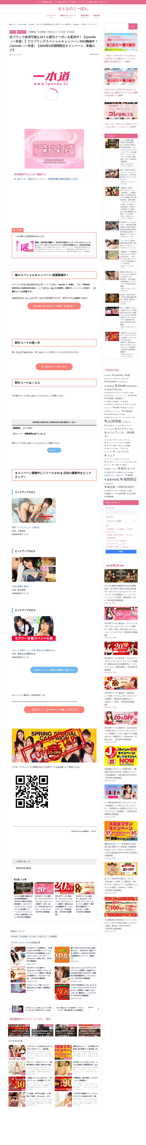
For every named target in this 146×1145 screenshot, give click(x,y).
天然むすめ (110, 472)
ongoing (128, 411)
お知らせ (127, 422)
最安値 (130, 475)
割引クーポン (112, 469)
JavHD (127, 404)
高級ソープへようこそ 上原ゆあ (25, 527)
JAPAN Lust (119, 404)
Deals (122, 385)
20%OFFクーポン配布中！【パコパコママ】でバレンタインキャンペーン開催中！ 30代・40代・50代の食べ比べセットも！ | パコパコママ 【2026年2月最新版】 (120, 629)
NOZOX (131, 407)
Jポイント (109, 407)
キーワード (110, 508)
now (124, 407)
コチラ (127, 61)
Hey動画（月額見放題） (113, 401)
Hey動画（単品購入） (116, 398)
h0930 (126, 392)
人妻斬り (124, 465)
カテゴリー (110, 517)
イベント (127, 425)
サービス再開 (124, 442)
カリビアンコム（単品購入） (119, 434)
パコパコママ (122, 452)
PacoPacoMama (112, 414)
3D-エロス (109, 378)
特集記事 (123, 490)
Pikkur (123, 414)
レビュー (108, 465)
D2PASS (110, 386)
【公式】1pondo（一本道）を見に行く (54, 306)
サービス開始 (125, 445)
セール (125, 448)
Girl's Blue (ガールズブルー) (114, 392)
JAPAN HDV (109, 404)
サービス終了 (112, 445)
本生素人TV (109, 483)
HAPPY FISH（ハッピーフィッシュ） (116, 395)
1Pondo (12, 32)
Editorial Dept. (94, 54)
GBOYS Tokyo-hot (114, 389)
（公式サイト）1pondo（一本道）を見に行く (54, 709)
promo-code (22, 32)
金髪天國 (122, 493)
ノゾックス (109, 452)
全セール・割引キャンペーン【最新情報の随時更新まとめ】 (48, 179)
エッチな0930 (110, 429)
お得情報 (43, 32)
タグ (107, 525)
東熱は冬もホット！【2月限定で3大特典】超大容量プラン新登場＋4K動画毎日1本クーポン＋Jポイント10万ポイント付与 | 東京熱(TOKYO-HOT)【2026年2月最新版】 (121, 849)
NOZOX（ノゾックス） (113, 411)
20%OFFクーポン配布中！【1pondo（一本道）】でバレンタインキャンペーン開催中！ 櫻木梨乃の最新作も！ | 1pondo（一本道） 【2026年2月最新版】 (120, 699)
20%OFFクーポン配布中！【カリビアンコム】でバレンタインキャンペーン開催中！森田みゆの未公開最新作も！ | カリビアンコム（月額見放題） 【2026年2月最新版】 (120, 664)
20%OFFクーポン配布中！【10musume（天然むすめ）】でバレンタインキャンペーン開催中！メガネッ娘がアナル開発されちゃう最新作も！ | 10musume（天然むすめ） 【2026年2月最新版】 (120, 733)
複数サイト (111, 493)
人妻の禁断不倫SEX (20, 586)
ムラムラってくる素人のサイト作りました (118, 459)
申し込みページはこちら (54, 367)
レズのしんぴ (132, 462)
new (117, 407)
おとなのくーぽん (130, 417)
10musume (112, 381)
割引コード (53, 32)
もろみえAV (118, 425)
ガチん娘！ (109, 440)
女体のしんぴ (122, 472)
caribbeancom (123, 381)
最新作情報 (113, 479)
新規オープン (121, 475)
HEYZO (133, 395)
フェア (111, 455)
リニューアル (120, 462)
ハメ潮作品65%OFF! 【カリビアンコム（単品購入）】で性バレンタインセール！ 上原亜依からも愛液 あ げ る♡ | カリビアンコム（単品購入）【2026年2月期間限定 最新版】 (120, 808)
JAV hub (133, 404)
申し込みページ (54, 450)
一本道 (63, 32)
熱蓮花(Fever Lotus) (111, 490)
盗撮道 (130, 490)
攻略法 (131, 472)
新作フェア (110, 475)
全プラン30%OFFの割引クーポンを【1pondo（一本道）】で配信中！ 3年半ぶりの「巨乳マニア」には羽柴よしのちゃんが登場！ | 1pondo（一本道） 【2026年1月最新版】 (120, 884)
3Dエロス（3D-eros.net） (122, 378)
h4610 (132, 392)
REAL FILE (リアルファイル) (114, 417)
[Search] (132, 26)
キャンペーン (112, 442)
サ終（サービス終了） (113, 448)
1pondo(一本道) (122, 375)
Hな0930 (125, 401)
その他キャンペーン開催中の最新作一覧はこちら (54, 670)
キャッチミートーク (122, 440)
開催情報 (110, 496)
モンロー (110, 462)
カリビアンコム (125, 429)
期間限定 (33, 32)
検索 (121, 551)
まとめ (109, 425)
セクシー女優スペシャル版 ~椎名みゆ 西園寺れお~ (34, 650)
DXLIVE (133, 386)
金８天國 (132, 493)
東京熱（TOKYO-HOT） (121, 487)
